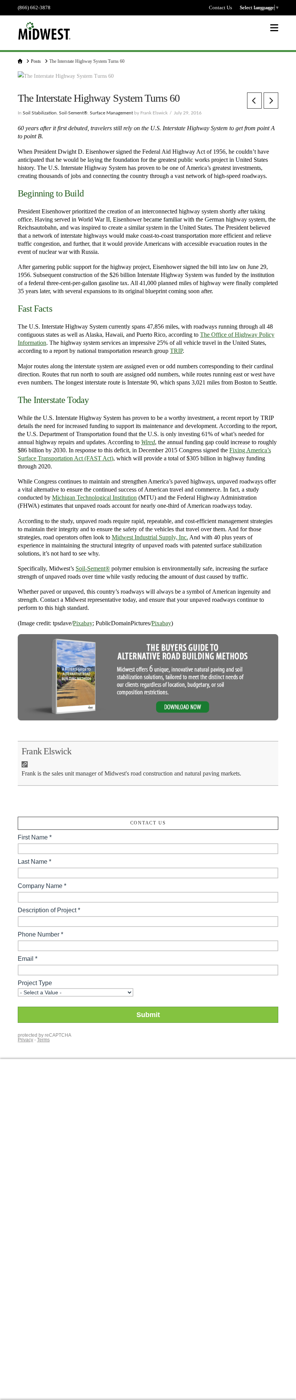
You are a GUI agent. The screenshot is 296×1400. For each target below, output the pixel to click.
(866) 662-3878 (34, 7)
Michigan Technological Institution (94, 497)
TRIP (176, 350)
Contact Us (220, 7)
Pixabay (82, 623)
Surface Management (111, 113)
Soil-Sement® (73, 113)
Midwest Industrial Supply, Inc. (150, 537)
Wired (148, 442)
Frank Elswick (46, 751)
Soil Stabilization (40, 113)
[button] (274, 28)
